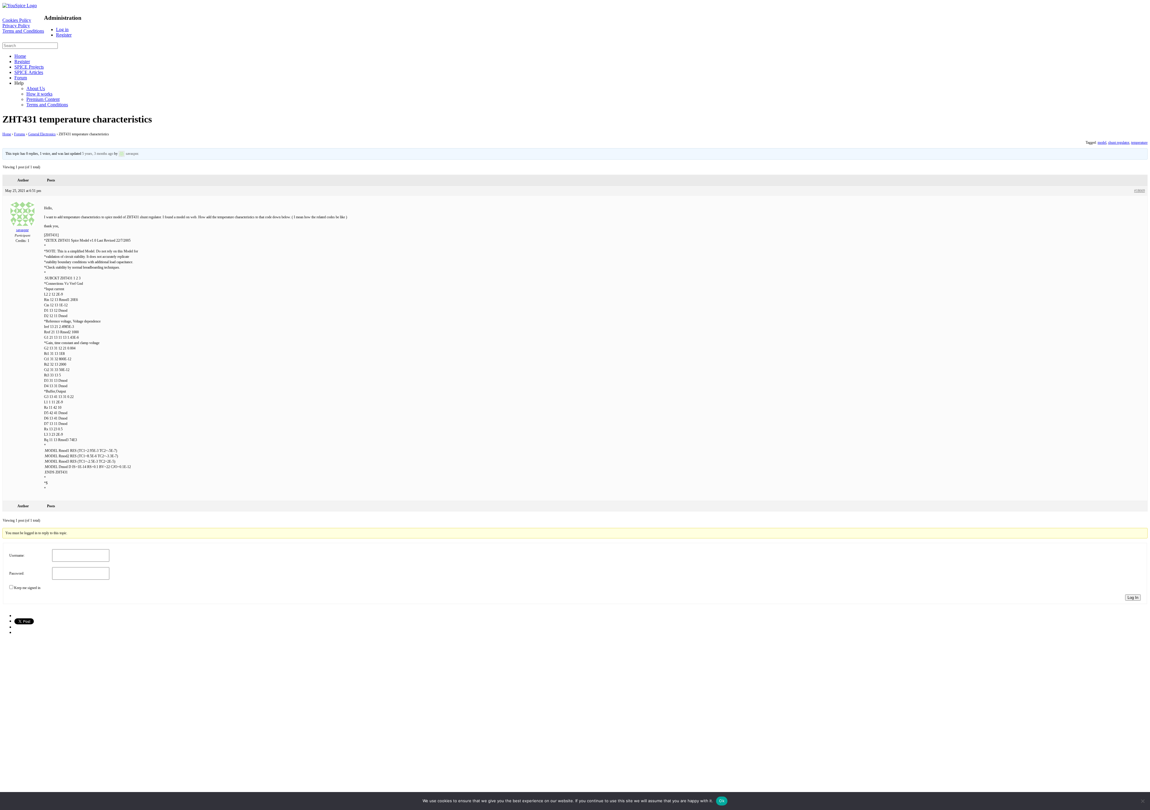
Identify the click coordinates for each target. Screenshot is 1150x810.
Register (64, 34)
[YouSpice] (19, 5)
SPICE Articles (28, 72)
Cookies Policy (16, 20)
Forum (20, 77)
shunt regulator (1118, 142)
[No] (1143, 801)
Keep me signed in (27, 588)
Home (20, 56)
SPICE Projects (29, 66)
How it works (39, 93)
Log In (1133, 597)
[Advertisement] (182, 682)
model (1102, 142)
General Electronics (42, 134)
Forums (19, 134)
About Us (35, 88)
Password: (16, 573)
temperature (1139, 142)
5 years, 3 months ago (97, 154)
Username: (17, 555)
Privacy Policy (16, 25)
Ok (721, 800)
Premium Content (43, 99)
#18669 (1139, 191)
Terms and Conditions (23, 31)
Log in (62, 29)
